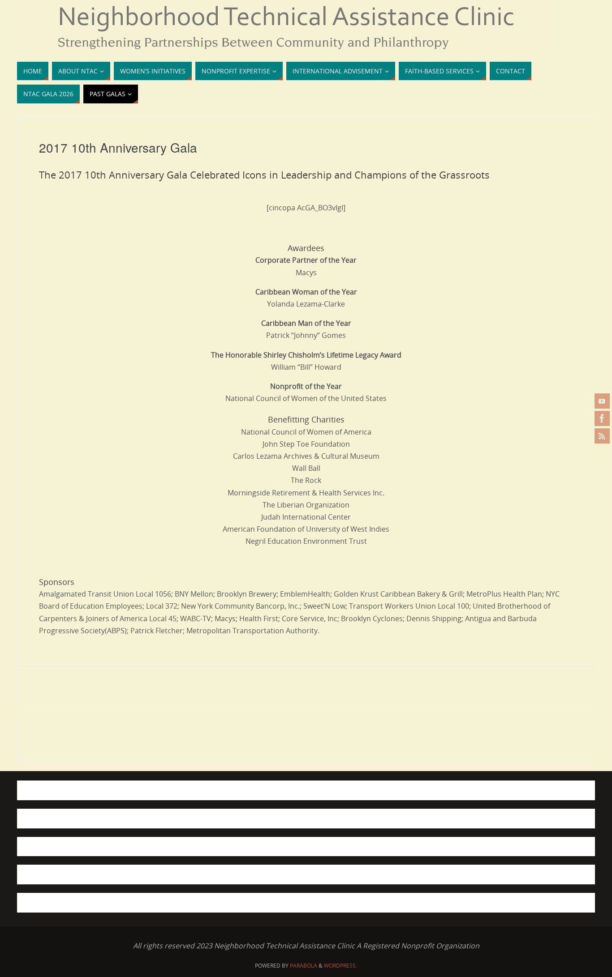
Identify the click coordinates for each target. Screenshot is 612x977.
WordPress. (340, 965)
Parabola (303, 965)
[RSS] (602, 436)
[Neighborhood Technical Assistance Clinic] (602, 418)
